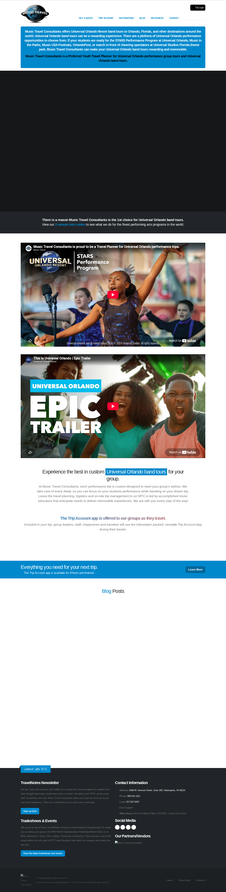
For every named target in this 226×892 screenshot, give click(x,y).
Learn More (195, 569)
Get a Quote (86, 18)
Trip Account (105, 18)
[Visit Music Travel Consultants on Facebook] (186, 18)
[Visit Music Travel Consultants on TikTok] (203, 18)
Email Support (126, 808)
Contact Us (200, 880)
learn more (148, 613)
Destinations (126, 18)
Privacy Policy (184, 880)
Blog (142, 18)
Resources (157, 18)
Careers (169, 880)
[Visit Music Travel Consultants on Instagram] (192, 18)
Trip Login (199, 7)
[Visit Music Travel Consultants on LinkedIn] (197, 18)
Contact (174, 18)
